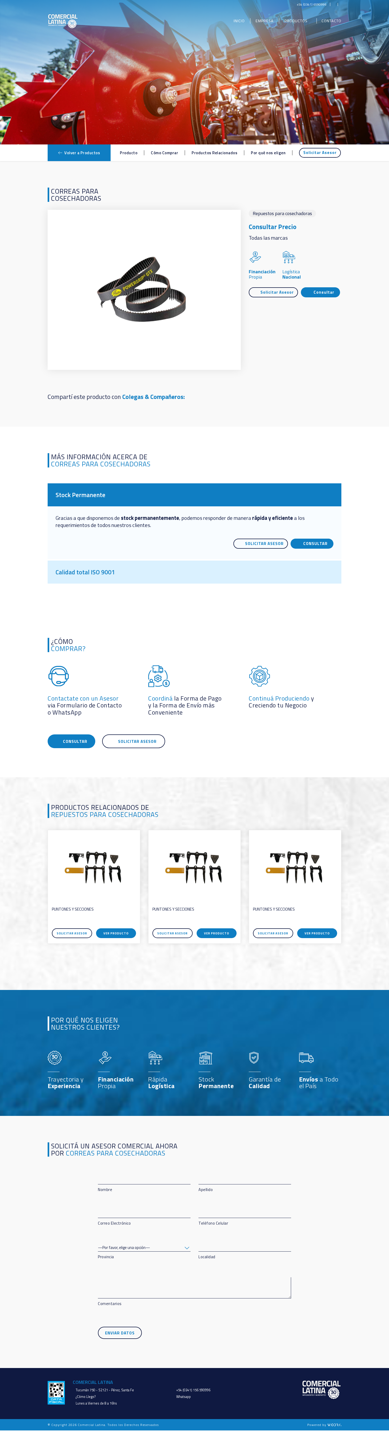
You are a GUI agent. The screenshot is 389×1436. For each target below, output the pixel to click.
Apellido (205, 1190)
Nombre (105, 1190)
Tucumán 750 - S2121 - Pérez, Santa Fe (105, 1390)
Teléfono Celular (213, 1223)
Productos (295, 21)
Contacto (331, 21)
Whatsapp (183, 1396)
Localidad (206, 1257)
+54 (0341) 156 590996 (193, 1390)
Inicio (239, 21)
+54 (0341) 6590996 (311, 4)
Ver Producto (116, 933)
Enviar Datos (120, 1333)
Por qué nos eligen (268, 153)
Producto (128, 153)
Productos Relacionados (214, 153)
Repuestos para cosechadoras (282, 213)
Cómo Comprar (164, 153)
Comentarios (110, 1304)
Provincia (106, 1257)
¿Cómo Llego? (86, 1396)
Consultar (324, 292)
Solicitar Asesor (320, 152)
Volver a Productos (82, 153)
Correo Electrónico (114, 1223)
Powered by (317, 1424)
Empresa (265, 21)
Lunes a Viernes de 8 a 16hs (96, 1403)
